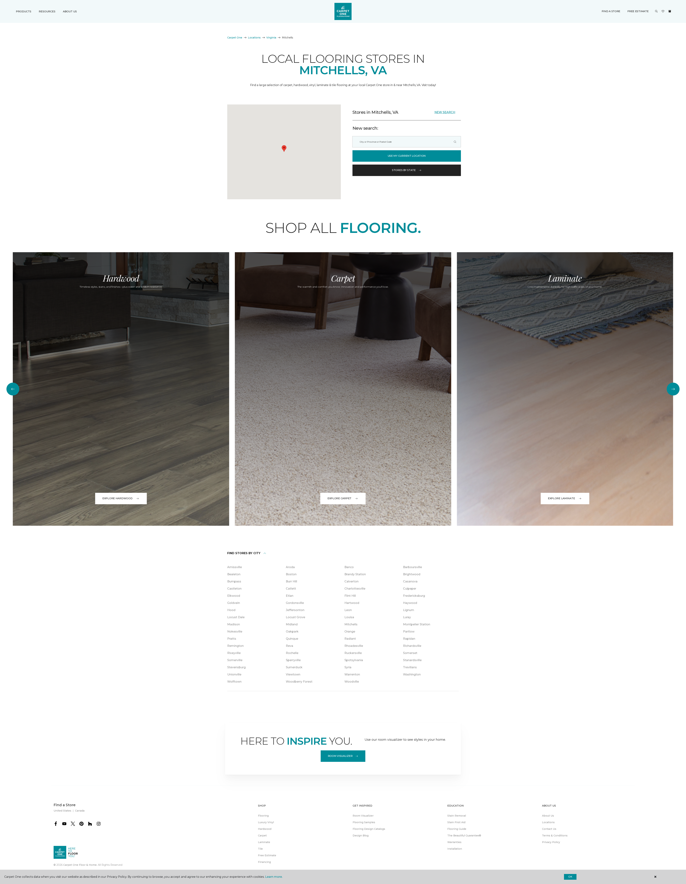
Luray (407, 617)
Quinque (292, 638)
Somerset (410, 653)
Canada (79, 810)
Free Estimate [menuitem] (267, 855)
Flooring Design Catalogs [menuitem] (369, 829)
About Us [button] (70, 11)
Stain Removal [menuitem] (456, 815)
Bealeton (233, 574)
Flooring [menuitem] (263, 815)
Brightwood (411, 574)
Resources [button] (47, 11)
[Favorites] (663, 11)
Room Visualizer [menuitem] (363, 815)
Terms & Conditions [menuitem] (555, 835)
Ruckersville (353, 653)
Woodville (351, 681)
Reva (289, 646)
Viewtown (293, 674)
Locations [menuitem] (548, 822)
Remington (235, 646)
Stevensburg (236, 667)
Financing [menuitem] (264, 862)
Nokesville (234, 631)
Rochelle (292, 653)
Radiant (350, 638)
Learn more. (273, 876)
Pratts (231, 638)
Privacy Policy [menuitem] (551, 842)
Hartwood (351, 603)
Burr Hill (291, 581)
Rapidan (409, 638)
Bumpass (234, 581)
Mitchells (350, 624)
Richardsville (412, 646)
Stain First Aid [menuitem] (456, 822)
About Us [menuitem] (548, 815)
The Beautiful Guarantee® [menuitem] (464, 835)
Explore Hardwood (117, 498)
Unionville (234, 674)
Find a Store (611, 11)
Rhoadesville (353, 646)
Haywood (410, 603)
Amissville (234, 567)
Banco (349, 567)
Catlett (291, 588)
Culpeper (409, 588)
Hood (231, 610)
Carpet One (234, 37)
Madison (233, 624)
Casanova (410, 581)
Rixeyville (234, 653)
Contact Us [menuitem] (549, 829)
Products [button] (23, 11)
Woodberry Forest (299, 681)
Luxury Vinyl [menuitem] (266, 822)
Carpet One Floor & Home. (80, 864)
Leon (348, 610)
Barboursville (412, 567)
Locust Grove (295, 617)
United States (62, 810)
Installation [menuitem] (454, 848)
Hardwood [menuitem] (264, 829)
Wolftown (234, 681)
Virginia (271, 37)
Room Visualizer (340, 756)
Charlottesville (354, 588)
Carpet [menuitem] (262, 835)
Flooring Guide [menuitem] (456, 829)
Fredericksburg (414, 595)
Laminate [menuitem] (264, 842)
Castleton (234, 588)
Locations (254, 37)
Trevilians (410, 667)
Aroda (290, 567)
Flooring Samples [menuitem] (364, 822)
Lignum (408, 610)
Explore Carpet (339, 498)
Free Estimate (637, 11)
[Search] (455, 141)
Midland (292, 624)
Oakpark (292, 631)
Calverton (351, 581)
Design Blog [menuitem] (361, 835)
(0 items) (669, 11)
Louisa (349, 617)
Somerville (234, 660)
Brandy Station (355, 574)
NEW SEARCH (444, 112)
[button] (656, 11)
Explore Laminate (561, 498)
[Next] (673, 389)
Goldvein (233, 603)
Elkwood (233, 595)
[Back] (12, 389)
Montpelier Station (416, 624)
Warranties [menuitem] (454, 842)
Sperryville (293, 660)
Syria (347, 667)
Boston (291, 574)
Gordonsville (295, 603)
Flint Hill (350, 595)
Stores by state (404, 170)
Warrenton (352, 674)
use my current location (407, 155)
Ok (570, 876)
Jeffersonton (295, 610)
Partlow (408, 631)
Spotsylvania (353, 660)
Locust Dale (236, 617)
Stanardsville (412, 660)
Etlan (289, 595)
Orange (349, 631)
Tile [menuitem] (260, 848)
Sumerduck (294, 667)
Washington (412, 674)
